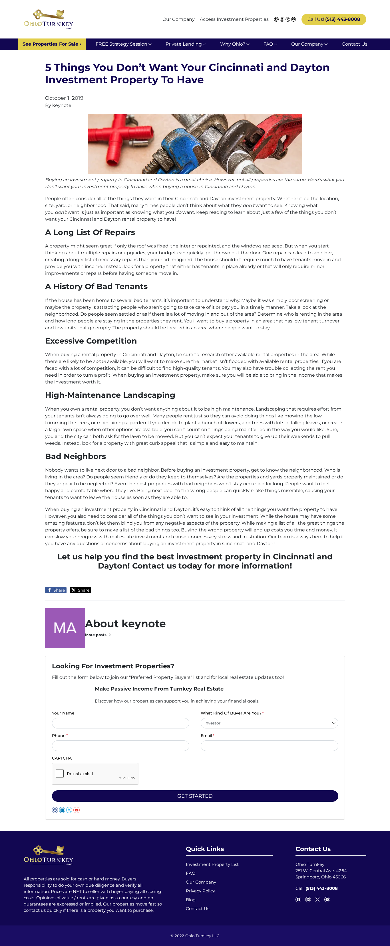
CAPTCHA (62, 758)
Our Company (178, 19)
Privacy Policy (200, 891)
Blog (191, 899)
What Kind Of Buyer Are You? (232, 713)
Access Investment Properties (234, 19)
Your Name (63, 713)
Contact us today (167, 566)
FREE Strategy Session (121, 44)
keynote (61, 105)
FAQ (268, 44)
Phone (60, 735)
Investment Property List (212, 864)
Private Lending (184, 44)
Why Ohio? (232, 44)
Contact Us (354, 44)
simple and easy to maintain (225, 443)
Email (207, 735)
